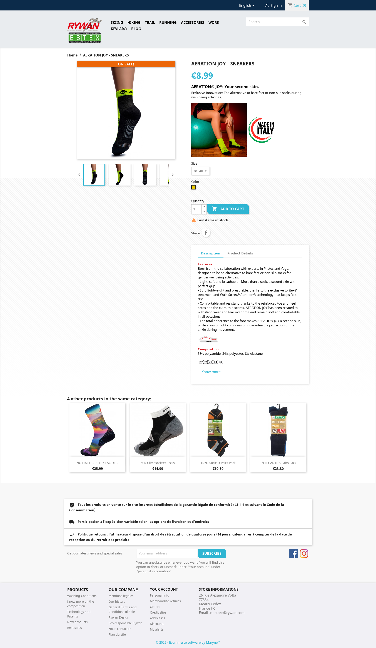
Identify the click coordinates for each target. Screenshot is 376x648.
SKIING (117, 22)
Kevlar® (119, 28)
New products (77, 622)
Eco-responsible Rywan (125, 623)
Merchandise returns (165, 601)
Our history (117, 601)
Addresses (157, 618)
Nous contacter (120, 629)
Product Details (240, 253)
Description (210, 253)
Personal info (159, 595)
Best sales (74, 628)
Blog (136, 28)
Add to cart (228, 208)
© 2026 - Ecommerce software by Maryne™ (188, 642)
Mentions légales (121, 596)
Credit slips (158, 612)
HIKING (134, 22)
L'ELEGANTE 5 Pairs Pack (278, 463)
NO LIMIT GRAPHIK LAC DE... (97, 463)
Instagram (304, 553)
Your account (164, 589)
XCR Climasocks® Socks (158, 463)
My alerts (156, 629)
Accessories (192, 22)
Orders (155, 607)
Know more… (212, 371)
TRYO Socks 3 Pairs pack (218, 463)
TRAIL (150, 22)
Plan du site (117, 634)
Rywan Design (119, 617)
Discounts (157, 624)
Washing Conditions (82, 596)
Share (205, 232)
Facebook (293, 553)
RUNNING (168, 22)
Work (213, 22)
